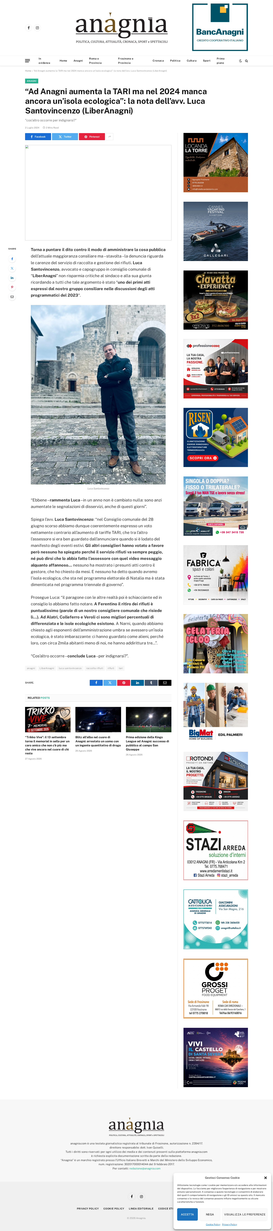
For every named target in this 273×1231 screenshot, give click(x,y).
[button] (265, 1178)
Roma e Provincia (95, 60)
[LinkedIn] (12, 277)
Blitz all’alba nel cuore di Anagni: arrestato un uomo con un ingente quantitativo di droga (98, 741)
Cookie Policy (213, 1224)
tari (121, 668)
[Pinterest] (12, 287)
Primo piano (221, 60)
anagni (31, 668)
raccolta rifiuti (94, 668)
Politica (175, 60)
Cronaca (158, 60)
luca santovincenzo (70, 668)
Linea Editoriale (141, 1208)
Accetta (187, 1214)
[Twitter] (12, 268)
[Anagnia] (132, 28)
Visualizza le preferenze (244, 1214)
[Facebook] (12, 259)
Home (63, 60)
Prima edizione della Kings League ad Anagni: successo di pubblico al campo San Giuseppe (147, 743)
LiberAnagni (47, 668)
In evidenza (44, 60)
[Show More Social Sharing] (109, 136)
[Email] (12, 296)
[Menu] (27, 61)
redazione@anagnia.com (144, 1168)
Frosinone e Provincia (125, 60)
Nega (210, 1214)
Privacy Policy (229, 1224)
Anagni (78, 60)
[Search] (246, 61)
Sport (207, 60)
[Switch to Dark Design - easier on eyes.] (240, 60)
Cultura (192, 60)
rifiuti (111, 668)
